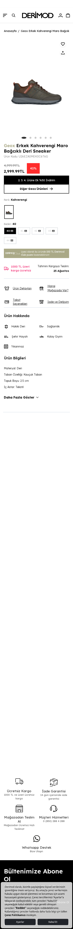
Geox (9, 145)
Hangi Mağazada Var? (58, 288)
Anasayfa (10, 31)
